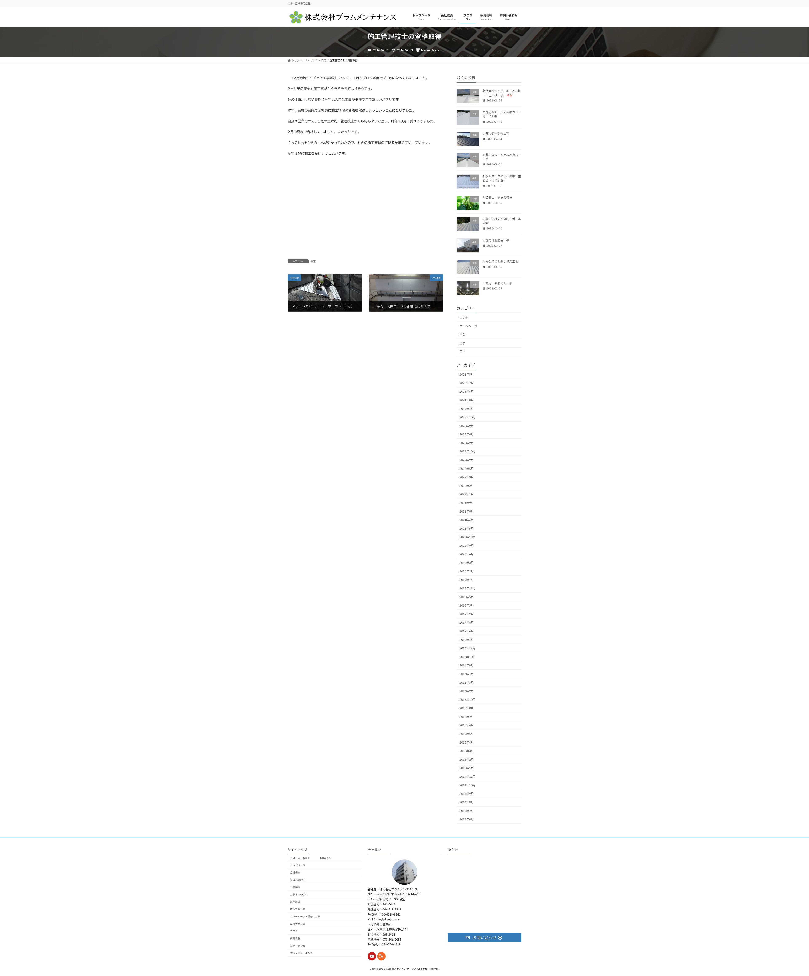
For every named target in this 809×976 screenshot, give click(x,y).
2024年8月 (466, 400)
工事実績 (295, 887)
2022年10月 (467, 451)
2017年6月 (466, 622)
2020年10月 (467, 537)
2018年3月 (466, 605)
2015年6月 (466, 725)
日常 (313, 261)
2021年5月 (466, 528)
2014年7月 (466, 810)
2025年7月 (466, 383)
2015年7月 (466, 716)
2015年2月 (466, 759)
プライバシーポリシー (302, 953)
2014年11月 (467, 776)
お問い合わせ (297, 945)
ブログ (294, 931)
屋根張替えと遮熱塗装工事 (500, 261)
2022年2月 (466, 485)
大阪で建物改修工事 (496, 133)
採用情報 (295, 938)
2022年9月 (466, 460)
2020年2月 (466, 571)
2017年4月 (466, 631)
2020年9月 (466, 545)
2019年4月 (466, 579)
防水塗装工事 (297, 909)
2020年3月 (466, 562)
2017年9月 (466, 614)
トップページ (297, 865)
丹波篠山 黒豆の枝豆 (497, 197)
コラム (463, 317)
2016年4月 (466, 674)
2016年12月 (467, 648)
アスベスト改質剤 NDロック (312, 857)
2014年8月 (466, 802)
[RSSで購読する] (381, 956)
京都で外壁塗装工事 (496, 240)
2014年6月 (466, 819)
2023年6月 (466, 434)
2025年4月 (466, 391)
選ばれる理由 (297, 879)
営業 (462, 334)
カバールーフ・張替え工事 (305, 916)
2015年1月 (466, 768)
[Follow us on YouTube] (372, 956)
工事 (462, 343)
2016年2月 (466, 691)
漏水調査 (295, 901)
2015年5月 (466, 734)
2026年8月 (466, 374)
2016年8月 (466, 665)
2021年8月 (466, 511)
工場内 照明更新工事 (497, 283)
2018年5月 (466, 597)
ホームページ (468, 326)
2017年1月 (466, 640)
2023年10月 (467, 417)
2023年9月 (466, 426)
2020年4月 (466, 554)
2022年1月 (466, 494)
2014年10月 (467, 785)
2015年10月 (467, 699)
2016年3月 (466, 682)
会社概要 (295, 872)
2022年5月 (466, 468)
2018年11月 (467, 588)
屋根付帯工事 (297, 923)
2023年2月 (466, 443)
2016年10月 (467, 657)
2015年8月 (466, 708)
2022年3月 (466, 477)
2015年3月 (466, 751)
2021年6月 (466, 520)
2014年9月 (466, 793)
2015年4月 (466, 742)
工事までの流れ (299, 894)
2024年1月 (466, 409)
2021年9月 (466, 503)
